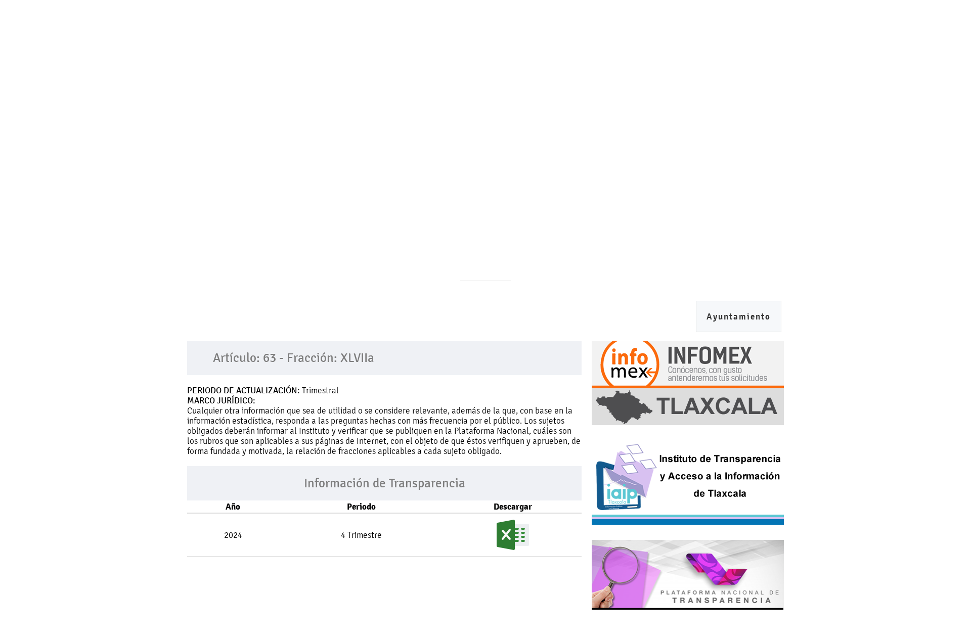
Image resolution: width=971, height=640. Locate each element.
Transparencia (696, 208)
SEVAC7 (403, 208)
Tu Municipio (464, 208)
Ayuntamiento (739, 316)
